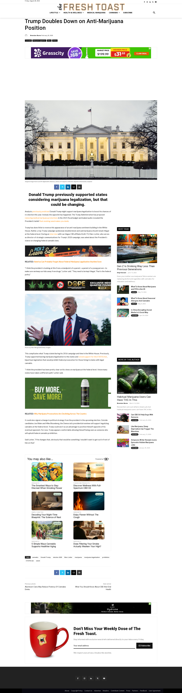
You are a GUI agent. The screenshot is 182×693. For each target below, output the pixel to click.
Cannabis (28, 40)
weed (38, 561)
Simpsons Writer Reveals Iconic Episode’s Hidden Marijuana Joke (144, 442)
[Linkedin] (67, 187)
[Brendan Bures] (26, 35)
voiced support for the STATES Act (92, 357)
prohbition (105, 557)
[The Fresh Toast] (91, 7)
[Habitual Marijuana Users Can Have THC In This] (137, 379)
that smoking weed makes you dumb (54, 221)
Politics (55, 40)
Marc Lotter (68, 557)
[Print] (79, 187)
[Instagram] (84, 678)
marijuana (78, 557)
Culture (134, 292)
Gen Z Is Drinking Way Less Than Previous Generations (136, 268)
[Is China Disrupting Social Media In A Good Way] (123, 313)
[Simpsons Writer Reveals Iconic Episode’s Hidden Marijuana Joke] (123, 443)
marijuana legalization (92, 557)
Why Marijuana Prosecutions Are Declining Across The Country (60, 414)
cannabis (35, 557)
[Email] (73, 187)
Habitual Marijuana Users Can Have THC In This (134, 398)
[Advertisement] (91, 80)
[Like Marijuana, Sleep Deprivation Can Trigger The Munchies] (123, 429)
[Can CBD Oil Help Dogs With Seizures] (123, 417)
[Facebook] (56, 187)
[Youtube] (104, 678)
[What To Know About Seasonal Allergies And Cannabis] (123, 301)
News (49, 40)
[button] (154, 13)
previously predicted (40, 211)
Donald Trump (46, 557)
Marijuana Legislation (39, 40)
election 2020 (57, 557)
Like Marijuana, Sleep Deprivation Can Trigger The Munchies (142, 428)
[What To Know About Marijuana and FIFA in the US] (123, 289)
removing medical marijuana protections (41, 218)
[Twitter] (62, 187)
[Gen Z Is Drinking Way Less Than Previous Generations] (137, 248)
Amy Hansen (121, 273)
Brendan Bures (35, 35)
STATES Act (30, 561)
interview (53, 234)
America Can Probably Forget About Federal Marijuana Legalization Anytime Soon (68, 261)
